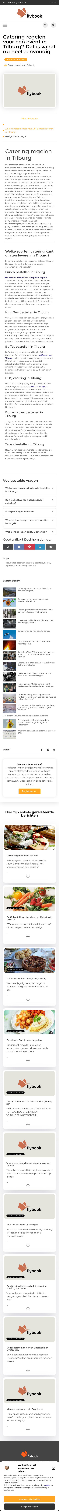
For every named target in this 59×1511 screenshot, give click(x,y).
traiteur (32, 565)
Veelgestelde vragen (16, 136)
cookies (47, 1485)
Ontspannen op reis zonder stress (34, 631)
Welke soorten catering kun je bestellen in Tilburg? (29, 490)
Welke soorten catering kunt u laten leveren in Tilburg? (29, 130)
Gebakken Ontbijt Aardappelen (24, 1040)
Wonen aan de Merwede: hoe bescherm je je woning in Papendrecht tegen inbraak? (36, 707)
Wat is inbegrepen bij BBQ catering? (29, 532)
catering (30, 563)
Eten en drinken (16, 59)
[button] (53, 1468)
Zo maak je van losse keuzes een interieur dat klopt (33, 600)
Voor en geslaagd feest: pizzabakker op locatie (28, 1164)
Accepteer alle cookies (29, 1499)
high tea (9, 565)
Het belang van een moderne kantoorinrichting (25, 716)
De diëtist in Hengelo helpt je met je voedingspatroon (26, 1287)
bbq (7, 563)
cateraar (21, 563)
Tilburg (24, 565)
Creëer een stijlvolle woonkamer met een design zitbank (35, 621)
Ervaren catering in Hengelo (22, 1224)
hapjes (47, 563)
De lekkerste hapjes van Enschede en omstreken (27, 1348)
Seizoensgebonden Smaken (22, 855)
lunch (17, 565)
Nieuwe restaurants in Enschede (24, 1409)
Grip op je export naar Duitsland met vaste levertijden (35, 589)
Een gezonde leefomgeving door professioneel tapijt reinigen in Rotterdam (33, 722)
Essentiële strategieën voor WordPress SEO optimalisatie (36, 664)
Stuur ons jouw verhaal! (29, 764)
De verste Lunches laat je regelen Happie (26, 277)
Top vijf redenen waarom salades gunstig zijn (29, 1102)
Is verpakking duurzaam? (29, 511)
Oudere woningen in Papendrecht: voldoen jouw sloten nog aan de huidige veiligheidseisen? (37, 696)
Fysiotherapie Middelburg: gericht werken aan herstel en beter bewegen (36, 685)
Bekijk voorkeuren (29, 1507)
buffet (13, 563)
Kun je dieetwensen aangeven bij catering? (29, 501)
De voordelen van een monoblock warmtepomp (34, 642)
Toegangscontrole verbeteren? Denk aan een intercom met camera (35, 610)
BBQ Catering (38, 386)
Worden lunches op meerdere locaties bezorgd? (29, 522)
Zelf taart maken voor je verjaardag (26, 978)
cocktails (39, 563)
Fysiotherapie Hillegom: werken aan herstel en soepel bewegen (35, 674)
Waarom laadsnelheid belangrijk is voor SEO (37, 732)
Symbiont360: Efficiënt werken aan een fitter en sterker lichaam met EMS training (36, 654)
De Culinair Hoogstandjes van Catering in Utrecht (29, 918)
